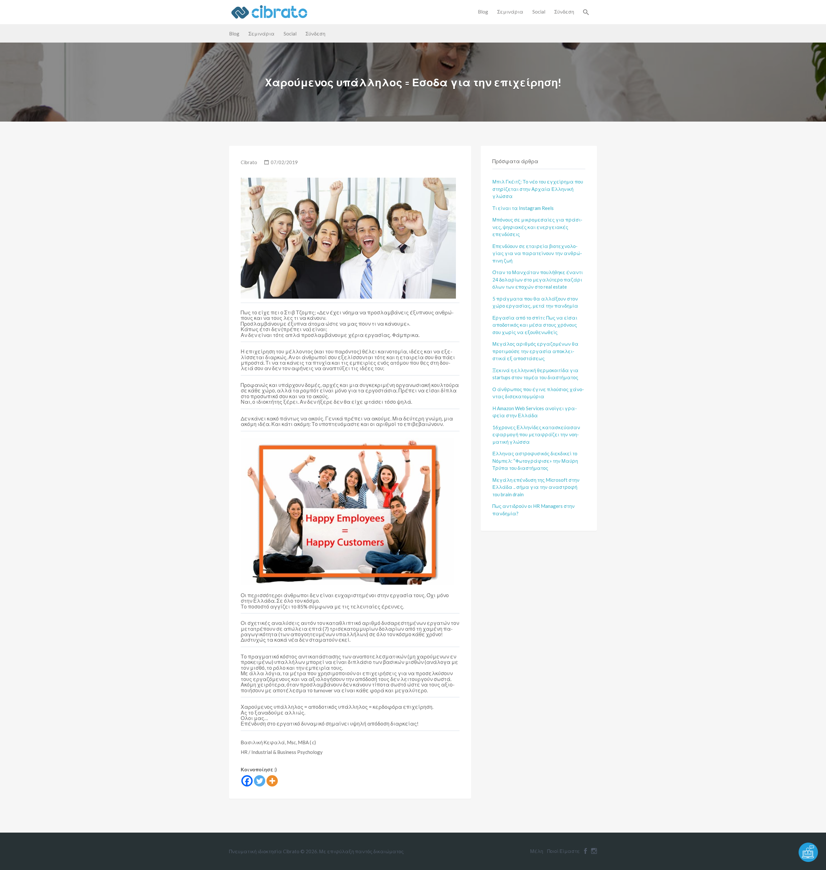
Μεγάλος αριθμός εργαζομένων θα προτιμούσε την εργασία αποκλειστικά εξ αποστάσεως (535, 351)
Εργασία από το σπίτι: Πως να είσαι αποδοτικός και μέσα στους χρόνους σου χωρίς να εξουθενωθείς (534, 325)
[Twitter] (259, 780)
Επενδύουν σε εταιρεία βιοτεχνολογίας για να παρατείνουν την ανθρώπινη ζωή (537, 253)
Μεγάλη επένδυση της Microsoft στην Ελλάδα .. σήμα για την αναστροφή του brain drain (535, 487)
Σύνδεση (564, 12)
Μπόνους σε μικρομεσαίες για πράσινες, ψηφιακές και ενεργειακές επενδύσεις (537, 227)
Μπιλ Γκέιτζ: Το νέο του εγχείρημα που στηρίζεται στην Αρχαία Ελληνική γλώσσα (537, 189)
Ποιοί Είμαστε (563, 851)
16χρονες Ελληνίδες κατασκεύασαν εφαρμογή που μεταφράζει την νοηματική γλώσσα (536, 434)
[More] (272, 780)
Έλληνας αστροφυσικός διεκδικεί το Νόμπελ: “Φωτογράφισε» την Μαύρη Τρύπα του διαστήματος (535, 460)
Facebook (585, 851)
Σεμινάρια (510, 12)
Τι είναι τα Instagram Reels (523, 208)
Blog (483, 12)
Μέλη (536, 851)
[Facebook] (247, 780)
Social (538, 12)
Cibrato (249, 162)
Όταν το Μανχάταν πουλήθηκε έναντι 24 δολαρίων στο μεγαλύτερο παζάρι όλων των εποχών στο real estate (537, 279)
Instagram (594, 851)
